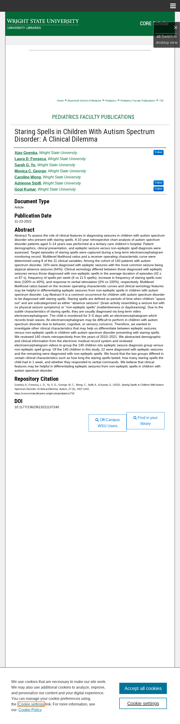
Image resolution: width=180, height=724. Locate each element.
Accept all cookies (143, 688)
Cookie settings (31, 704)
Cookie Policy (30, 710)
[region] (90, 695)
